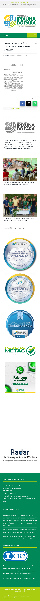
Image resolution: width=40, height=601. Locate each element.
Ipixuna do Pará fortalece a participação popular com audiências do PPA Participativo (20, 5)
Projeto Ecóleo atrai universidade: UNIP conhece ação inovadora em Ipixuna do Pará (20, 219)
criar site (15, 566)
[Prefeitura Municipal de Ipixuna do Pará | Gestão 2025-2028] (20, 21)
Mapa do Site (8, 596)
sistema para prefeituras (28, 566)
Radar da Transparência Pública (25, 578)
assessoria (16, 568)
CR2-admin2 (8, 55)
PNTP (11, 578)
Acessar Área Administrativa (22, 596)
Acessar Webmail (9, 598)
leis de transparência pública (12, 573)
